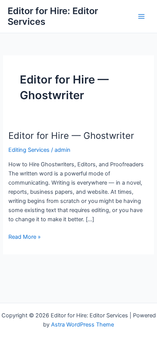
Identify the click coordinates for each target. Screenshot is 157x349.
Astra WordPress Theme (82, 324)
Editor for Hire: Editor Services (53, 16)
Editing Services (29, 149)
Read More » (24, 237)
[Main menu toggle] (141, 16)
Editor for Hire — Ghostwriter (71, 135)
